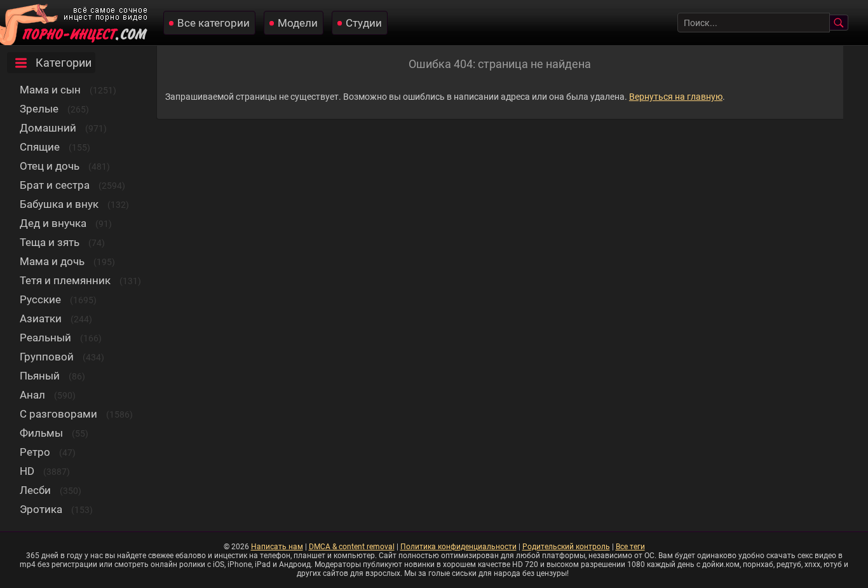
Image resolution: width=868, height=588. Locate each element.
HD (27, 471)
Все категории (213, 23)
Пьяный (40, 375)
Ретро (35, 452)
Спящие (40, 146)
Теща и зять (49, 242)
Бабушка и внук (59, 204)
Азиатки (41, 318)
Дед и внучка (53, 223)
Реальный (45, 337)
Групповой (47, 356)
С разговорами (58, 413)
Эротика (41, 509)
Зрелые (39, 108)
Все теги (630, 546)
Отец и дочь (49, 166)
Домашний (48, 127)
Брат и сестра (55, 185)
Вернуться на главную (675, 97)
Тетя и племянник (65, 280)
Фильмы (41, 433)
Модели (298, 23)
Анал (32, 394)
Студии (364, 23)
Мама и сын (50, 89)
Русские (40, 299)
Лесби (35, 490)
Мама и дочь (52, 261)
